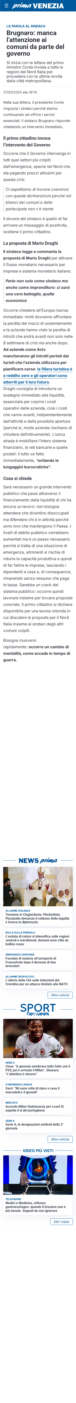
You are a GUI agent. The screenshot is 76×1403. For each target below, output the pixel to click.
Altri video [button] (61, 1222)
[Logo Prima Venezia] (38, 5)
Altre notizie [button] (60, 995)
